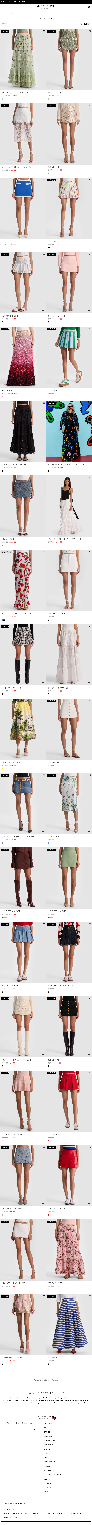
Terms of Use (36, 1513)
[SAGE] (6, 917)
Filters (6, 24)
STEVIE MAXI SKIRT (55, 1283)
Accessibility (85, 1)
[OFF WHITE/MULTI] (50, 247)
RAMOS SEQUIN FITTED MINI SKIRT (61, 93)
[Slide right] (90, 1)
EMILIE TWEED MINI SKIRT (58, 241)
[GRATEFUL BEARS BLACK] (48, 471)
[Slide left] (1, 1)
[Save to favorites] (44, 31)
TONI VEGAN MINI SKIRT (57, 1209)
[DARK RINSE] (48, 992)
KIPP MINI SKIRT (7, 241)
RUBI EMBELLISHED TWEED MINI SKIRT (16, 1060)
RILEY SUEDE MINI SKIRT (57, 316)
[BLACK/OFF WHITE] (48, 247)
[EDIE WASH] (2, 992)
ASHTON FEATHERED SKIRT (12, 390)
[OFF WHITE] (2, 173)
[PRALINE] (4, 917)
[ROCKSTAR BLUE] (2, 1215)
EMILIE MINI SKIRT (54, 390)
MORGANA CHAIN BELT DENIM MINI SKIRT (18, 837)
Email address (8, 1430)
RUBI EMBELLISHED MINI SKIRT (13, 1283)
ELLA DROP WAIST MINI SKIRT (13, 1358)
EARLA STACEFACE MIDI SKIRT (13, 762)
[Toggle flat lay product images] (87, 24)
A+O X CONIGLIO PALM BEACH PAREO (17, 614)
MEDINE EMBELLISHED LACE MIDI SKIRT (17, 167)
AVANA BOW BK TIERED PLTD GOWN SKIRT (65, 539)
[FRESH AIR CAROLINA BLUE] (48, 843)
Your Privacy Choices (17, 1503)
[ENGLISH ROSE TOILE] (2, 1364)
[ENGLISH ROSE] (48, 322)
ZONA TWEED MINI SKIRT (12, 1134)
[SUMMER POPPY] (4, 620)
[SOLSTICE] (2, 620)
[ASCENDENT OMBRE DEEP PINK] (2, 396)
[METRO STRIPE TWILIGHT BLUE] (48, 1364)
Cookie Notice (49, 1513)
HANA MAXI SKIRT (55, 1358)
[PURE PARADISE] (2, 768)
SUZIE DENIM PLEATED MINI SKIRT (61, 986)
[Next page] (71, 1376)
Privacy (6, 1513)
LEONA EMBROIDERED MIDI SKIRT (14, 465)
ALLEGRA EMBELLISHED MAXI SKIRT (15, 93)
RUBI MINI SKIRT (54, 167)
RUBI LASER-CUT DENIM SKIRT (13, 1209)
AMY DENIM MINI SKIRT (11, 986)
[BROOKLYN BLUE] (2, 843)
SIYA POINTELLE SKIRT (10, 316)
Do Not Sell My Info (75, 1513)
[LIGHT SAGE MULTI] (2, 99)
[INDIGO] (2, 545)
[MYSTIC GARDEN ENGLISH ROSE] (48, 1289)
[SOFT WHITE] (2, 322)
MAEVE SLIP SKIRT (54, 837)
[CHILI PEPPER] (48, 1140)
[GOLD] (48, 173)
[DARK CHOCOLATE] (2, 917)
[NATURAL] (2, 1066)
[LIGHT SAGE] (48, 99)
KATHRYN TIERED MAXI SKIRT (59, 688)
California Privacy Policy (20, 1513)
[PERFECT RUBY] (48, 1215)
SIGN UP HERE (28, 1)
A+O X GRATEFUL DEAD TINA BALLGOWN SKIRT (66, 465)
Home (4, 14)
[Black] (2, 471)
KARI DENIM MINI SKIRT (57, 614)
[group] (42, 1)
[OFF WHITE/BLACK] (48, 545)
